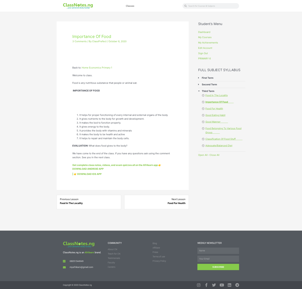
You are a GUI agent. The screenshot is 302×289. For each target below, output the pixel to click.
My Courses (205, 37)
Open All (203, 154)
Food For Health (214, 108)
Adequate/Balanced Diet (218, 145)
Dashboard (204, 32)
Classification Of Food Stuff (224, 138)
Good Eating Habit (215, 115)
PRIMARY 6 (204, 58)
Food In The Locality (216, 95)
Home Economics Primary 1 (97, 67)
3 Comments (79, 41)
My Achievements (208, 42)
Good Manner (216, 121)
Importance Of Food (219, 101)
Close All (214, 154)
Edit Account (205, 47)
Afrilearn (89, 252)
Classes (130, 6)
